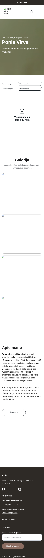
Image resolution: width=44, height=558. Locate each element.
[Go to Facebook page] (3, 489)
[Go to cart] (31, 12)
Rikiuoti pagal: (7, 89)
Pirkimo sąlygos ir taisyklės (13, 509)
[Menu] (38, 12)
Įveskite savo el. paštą (11, 533)
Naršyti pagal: (7, 84)
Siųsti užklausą (13, 546)
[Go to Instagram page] (19, 489)
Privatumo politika (9, 513)
